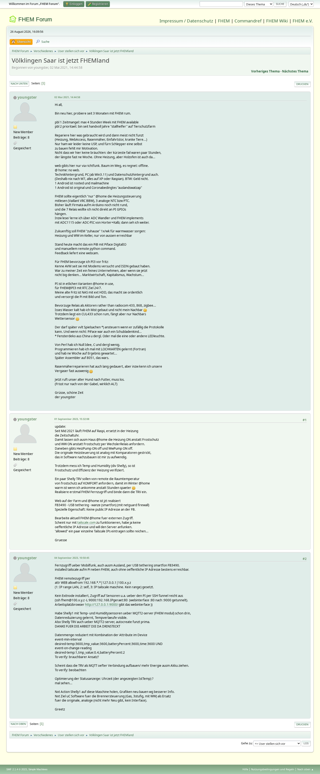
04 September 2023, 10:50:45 (71, 557)
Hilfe (245, 769)
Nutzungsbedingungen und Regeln (272, 769)
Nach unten (19, 83)
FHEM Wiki (277, 21)
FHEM (224, 21)
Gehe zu (246, 743)
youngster (27, 97)
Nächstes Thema (295, 71)
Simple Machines (38, 769)
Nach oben (18, 724)
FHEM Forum (35, 19)
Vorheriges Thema (265, 71)
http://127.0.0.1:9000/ (101, 604)
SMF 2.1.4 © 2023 (16, 769)
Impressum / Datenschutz (186, 21)
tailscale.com (86, 522)
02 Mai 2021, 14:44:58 (67, 97)
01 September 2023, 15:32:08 (71, 419)
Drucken (302, 84)
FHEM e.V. (303, 21)
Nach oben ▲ (305, 769)
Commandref (247, 21)
